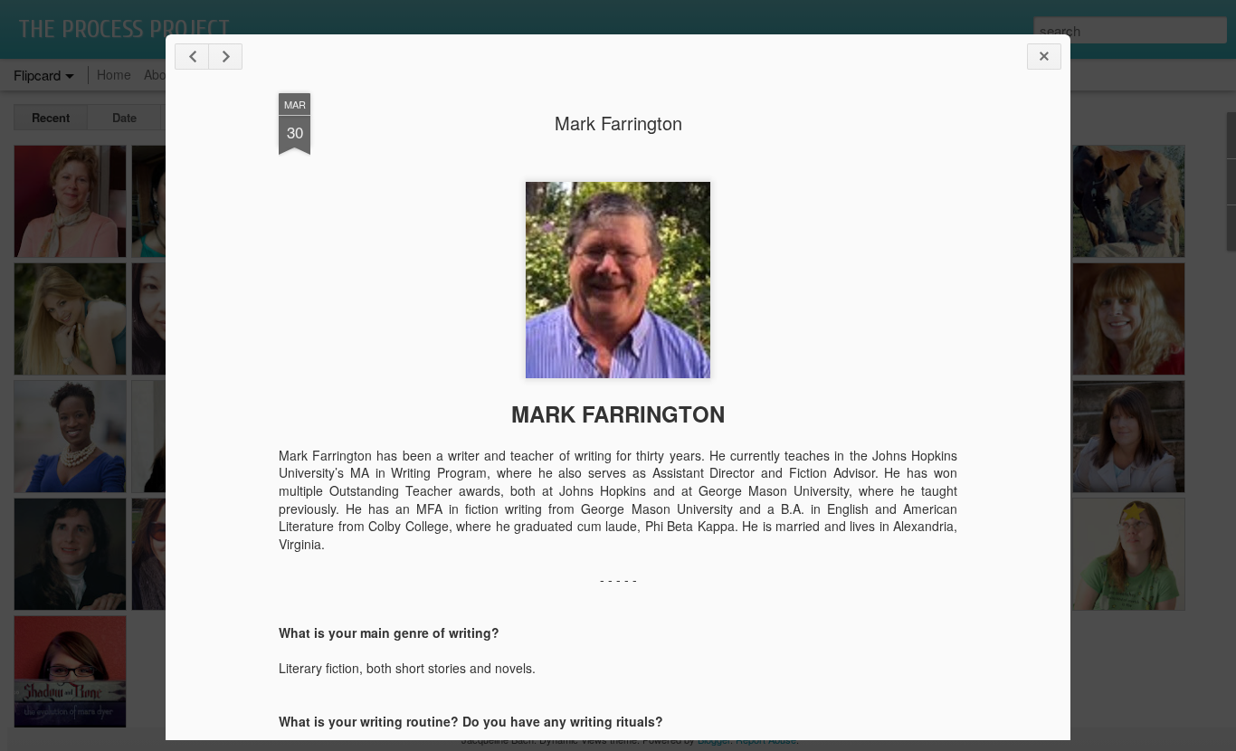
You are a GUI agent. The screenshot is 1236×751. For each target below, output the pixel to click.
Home (114, 74)
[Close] (1044, 56)
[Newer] (192, 56)
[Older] (225, 56)
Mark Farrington (618, 122)
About (160, 74)
